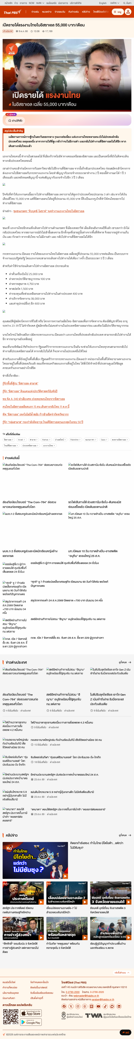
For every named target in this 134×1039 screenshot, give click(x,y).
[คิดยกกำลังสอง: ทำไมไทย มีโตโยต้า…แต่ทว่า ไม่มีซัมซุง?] (35, 860)
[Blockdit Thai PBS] (112, 1006)
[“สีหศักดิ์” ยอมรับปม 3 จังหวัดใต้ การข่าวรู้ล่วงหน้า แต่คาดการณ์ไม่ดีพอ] (23, 928)
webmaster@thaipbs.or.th (86, 995)
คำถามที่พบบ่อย (10, 987)
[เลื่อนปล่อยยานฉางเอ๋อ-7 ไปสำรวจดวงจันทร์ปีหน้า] (67, 893)
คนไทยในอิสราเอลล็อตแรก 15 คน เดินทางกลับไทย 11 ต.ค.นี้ (36, 406)
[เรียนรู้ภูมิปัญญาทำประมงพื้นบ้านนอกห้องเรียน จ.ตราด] (110, 928)
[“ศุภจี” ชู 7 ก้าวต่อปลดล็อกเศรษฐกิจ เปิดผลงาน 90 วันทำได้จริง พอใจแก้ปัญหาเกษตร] (16, 588)
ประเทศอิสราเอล (29, 445)
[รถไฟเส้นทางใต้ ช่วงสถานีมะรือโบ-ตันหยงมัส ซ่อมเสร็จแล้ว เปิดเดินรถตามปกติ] (99, 480)
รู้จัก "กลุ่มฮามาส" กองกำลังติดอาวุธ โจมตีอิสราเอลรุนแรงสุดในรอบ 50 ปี (43, 422)
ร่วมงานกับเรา (9, 998)
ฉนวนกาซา (89, 440)
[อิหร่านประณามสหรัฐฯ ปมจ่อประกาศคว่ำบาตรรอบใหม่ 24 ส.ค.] (16, 779)
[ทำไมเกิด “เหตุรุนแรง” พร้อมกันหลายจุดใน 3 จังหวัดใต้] (67, 928)
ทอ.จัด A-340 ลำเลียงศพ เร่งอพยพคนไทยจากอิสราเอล (34, 398)
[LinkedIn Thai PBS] (119, 1006)
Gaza (103, 440)
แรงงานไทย (48, 445)
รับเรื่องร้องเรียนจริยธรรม (41, 992)
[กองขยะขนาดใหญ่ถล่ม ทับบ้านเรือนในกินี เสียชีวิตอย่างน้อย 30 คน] (16, 745)
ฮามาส (32, 440)
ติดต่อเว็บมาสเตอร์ (38, 987)
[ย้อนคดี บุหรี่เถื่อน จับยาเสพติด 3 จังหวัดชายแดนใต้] (110, 893)
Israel (20, 440)
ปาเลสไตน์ (59, 440)
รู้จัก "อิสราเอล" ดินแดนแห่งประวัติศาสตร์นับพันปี (30, 391)
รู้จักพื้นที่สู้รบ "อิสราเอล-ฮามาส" (20, 383)
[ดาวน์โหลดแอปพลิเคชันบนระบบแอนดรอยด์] (31, 1022)
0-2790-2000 (73, 992)
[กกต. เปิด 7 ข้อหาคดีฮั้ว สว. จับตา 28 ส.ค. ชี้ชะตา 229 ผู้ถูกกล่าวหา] (16, 644)
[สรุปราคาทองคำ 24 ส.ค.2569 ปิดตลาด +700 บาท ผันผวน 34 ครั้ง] (16, 607)
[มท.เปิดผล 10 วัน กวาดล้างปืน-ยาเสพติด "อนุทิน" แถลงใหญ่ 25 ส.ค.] (99, 529)
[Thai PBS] (13, 11)
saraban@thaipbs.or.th (103, 999)
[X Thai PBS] (71, 1006)
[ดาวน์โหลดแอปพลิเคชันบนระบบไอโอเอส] (31, 1013)
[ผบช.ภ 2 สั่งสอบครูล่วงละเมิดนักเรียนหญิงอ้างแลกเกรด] (34, 529)
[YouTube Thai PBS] (98, 1006)
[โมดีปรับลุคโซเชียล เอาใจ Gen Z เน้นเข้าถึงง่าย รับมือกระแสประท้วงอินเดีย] (110, 679)
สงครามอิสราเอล (119, 440)
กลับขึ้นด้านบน (120, 972)
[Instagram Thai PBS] (77, 1006)
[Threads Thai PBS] (84, 1006)
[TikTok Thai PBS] (105, 1006)
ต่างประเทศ (7, 31)
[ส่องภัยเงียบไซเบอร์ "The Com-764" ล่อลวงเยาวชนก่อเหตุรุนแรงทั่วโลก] (34, 480)
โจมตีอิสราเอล (10, 445)
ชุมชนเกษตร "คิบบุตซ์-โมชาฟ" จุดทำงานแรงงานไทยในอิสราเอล (48, 211)
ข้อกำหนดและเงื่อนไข (39, 982)
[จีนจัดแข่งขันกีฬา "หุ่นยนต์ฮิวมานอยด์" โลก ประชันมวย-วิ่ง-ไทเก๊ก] (16, 762)
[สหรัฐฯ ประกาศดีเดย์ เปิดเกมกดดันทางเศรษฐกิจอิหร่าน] (23, 893)
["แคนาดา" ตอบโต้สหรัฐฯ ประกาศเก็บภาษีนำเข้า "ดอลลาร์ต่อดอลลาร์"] (16, 814)
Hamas (45, 440)
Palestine (74, 440)
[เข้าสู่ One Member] (128, 11)
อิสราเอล (7, 440)
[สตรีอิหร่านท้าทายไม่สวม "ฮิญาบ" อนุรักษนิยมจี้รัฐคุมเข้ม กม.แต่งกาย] (16, 625)
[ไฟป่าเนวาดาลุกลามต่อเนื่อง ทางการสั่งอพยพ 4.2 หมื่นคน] (16, 727)
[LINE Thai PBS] (91, 1006)
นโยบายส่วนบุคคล (11, 992)
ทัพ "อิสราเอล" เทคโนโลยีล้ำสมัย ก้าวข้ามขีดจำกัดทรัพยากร (36, 414)
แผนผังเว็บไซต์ (9, 982)
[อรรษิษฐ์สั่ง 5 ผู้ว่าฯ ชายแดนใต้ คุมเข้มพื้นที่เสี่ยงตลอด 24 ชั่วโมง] (16, 569)
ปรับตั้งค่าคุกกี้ (36, 998)
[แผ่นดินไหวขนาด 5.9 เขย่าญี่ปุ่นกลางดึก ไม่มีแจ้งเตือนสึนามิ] (16, 797)
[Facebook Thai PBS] (64, 1006)
